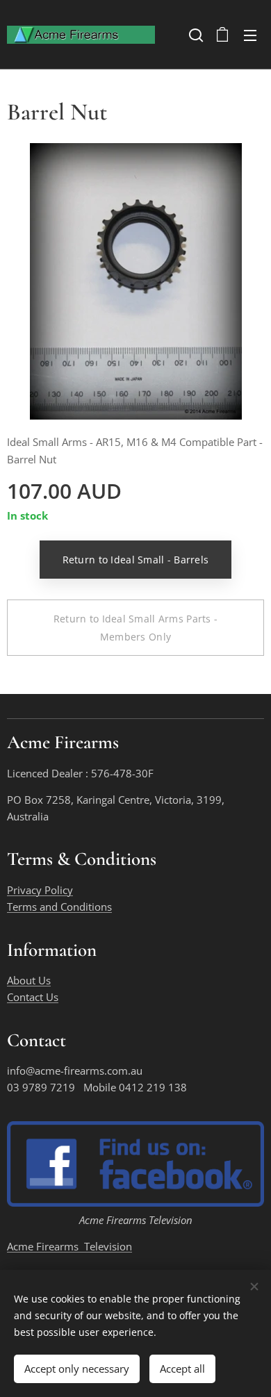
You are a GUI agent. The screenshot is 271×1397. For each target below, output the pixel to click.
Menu (250, 35)
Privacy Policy (40, 890)
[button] (194, 34)
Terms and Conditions (59, 907)
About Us (29, 980)
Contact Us (32, 997)
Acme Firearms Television (69, 1246)
